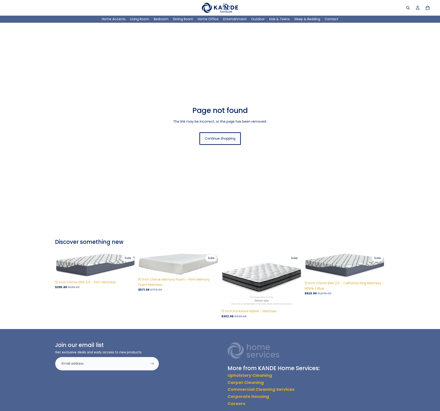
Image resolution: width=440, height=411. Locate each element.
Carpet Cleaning (246, 382)
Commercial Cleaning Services (261, 389)
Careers (236, 403)
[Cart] (428, 8)
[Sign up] (152, 364)
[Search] (408, 8)
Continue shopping (220, 138)
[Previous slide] (62, 265)
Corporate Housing (248, 396)
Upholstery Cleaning (250, 375)
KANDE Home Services (288, 368)
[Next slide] (128, 265)
